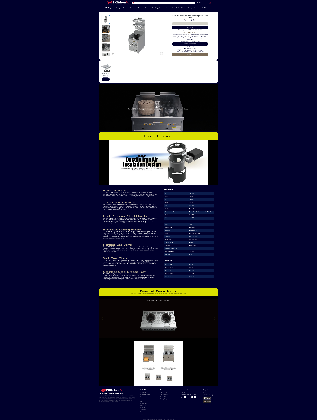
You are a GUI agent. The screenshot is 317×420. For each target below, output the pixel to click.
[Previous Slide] (102, 318)
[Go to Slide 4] (106, 47)
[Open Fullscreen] (161, 53)
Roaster (142, 399)
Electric (141, 401)
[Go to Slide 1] (106, 19)
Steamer (142, 397)
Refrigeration (143, 409)
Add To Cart (190, 27)
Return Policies (164, 394)
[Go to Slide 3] (106, 38)
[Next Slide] (214, 318)
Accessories (143, 405)
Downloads (190, 54)
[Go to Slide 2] (106, 28)
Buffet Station (143, 407)
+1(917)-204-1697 (198, 30)
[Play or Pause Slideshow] (113, 53)
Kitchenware (143, 414)
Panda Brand (163, 392)
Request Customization (190, 44)
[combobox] (200, 3)
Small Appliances (144, 403)
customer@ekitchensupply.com (189, 394)
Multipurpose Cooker (145, 394)
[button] (137, 35)
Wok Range (143, 392)
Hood (141, 412)
